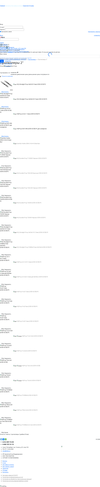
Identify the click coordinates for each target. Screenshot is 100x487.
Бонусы (4, 461)
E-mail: (2, 27)
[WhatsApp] (6, 439)
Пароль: (2, 29)
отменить (97, 35)
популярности (44, 74)
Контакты (8, 6)
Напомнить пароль (94, 32)
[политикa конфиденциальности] (12, 477)
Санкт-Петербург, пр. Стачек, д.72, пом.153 (13, 48)
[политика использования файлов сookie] (15, 481)
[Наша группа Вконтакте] (88, 446)
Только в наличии (7, 76)
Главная (2, 6)
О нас (4, 463)
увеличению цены (22, 74)
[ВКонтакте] (3, 439)
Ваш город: (3, 54)
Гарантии (26, 6)
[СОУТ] (16, 475)
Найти (2, 43)
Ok (2, 61)
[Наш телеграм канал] (69, 446)
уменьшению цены (34, 74)
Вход (1, 35)
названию (14, 74)
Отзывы (31, 6)
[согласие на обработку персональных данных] (16, 479)
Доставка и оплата (17, 6)
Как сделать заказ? (8, 466)
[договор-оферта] (7, 475)
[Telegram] (1, 439)
